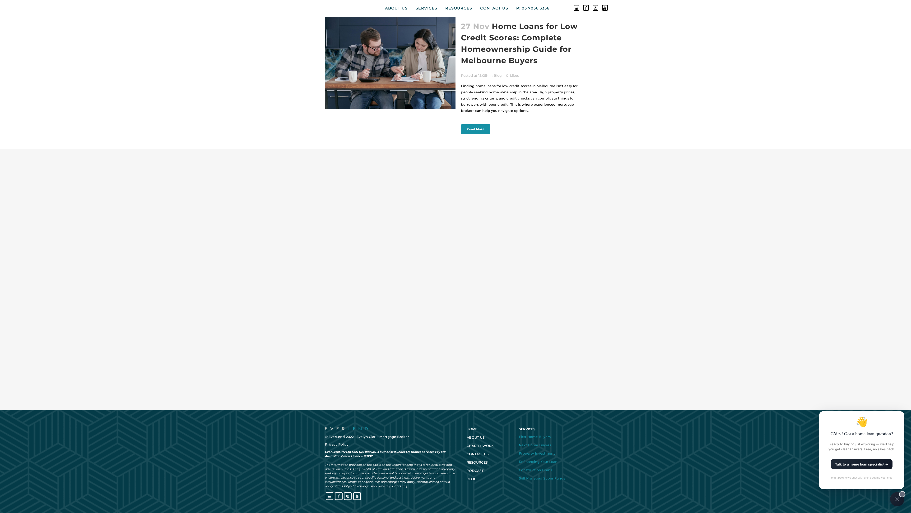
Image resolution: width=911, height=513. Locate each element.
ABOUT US (476, 437)
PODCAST (475, 471)
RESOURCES (477, 462)
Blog (498, 75)
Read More (476, 129)
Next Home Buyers (535, 445)
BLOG (472, 479)
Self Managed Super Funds (542, 478)
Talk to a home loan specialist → (861, 464)
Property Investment (537, 453)
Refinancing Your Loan (538, 462)
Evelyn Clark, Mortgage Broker (383, 437)
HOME (472, 429)
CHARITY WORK (480, 446)
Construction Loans (535, 470)
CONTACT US (478, 454)
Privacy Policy (337, 444)
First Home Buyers (535, 437)
